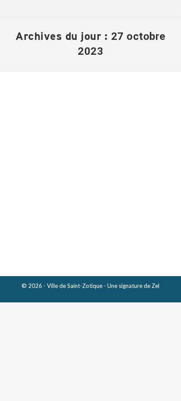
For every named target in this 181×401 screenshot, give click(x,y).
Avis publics (35, 194)
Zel (155, 285)
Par (86, 194)
